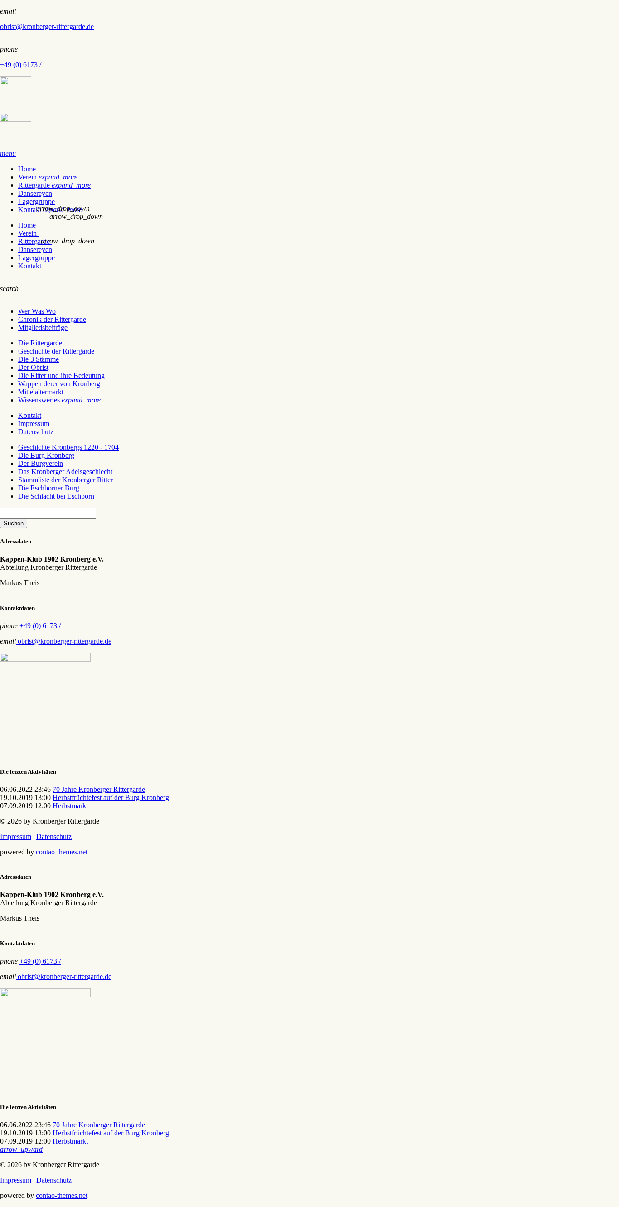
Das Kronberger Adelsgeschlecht (65, 471)
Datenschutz (35, 432)
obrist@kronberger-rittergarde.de (47, 26)
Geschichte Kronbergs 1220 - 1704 (68, 447)
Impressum (33, 423)
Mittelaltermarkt (40, 392)
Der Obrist (33, 367)
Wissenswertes (59, 400)
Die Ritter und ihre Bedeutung (61, 375)
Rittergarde (54, 185)
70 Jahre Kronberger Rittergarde (99, 789)
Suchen (14, 523)
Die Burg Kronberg (46, 455)
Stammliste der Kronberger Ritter (65, 480)
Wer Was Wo (37, 311)
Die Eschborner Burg (48, 488)
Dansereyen (35, 193)
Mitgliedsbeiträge (43, 327)
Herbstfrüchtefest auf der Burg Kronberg (111, 797)
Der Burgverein (40, 463)
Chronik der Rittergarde (52, 319)
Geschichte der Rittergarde (56, 351)
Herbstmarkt (70, 806)
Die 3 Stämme (38, 359)
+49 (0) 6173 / (20, 64)
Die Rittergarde (40, 343)
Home (27, 169)
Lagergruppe (36, 201)
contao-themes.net (61, 852)
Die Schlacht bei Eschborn (56, 496)
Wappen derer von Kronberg (59, 384)
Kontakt (30, 266)
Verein (47, 177)
